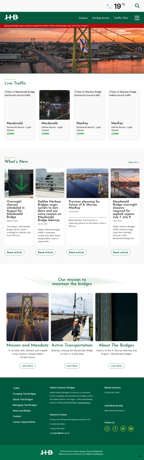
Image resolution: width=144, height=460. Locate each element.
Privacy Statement (94, 451)
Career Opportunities (24, 421)
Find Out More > (84, 403)
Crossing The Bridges (24, 393)
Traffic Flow (121, 18)
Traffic (16, 388)
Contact (17, 416)
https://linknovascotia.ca (114, 411)
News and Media (22, 410)
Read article (14, 252)
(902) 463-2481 (112, 393)
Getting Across (100, 18)
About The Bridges (23, 399)
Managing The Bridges (25, 405)
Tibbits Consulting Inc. (94, 454)
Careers (83, 18)
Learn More (27, 366)
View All (132, 162)
